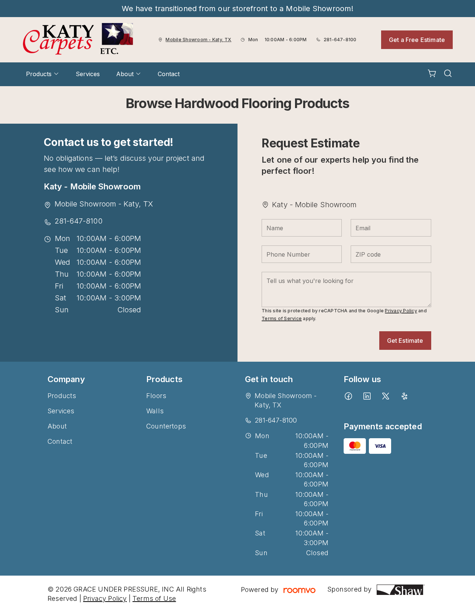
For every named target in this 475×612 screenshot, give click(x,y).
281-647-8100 (340, 39)
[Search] (448, 74)
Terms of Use (154, 598)
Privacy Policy (401, 310)
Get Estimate (405, 340)
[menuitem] (42, 74)
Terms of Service (282, 318)
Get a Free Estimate (417, 39)
